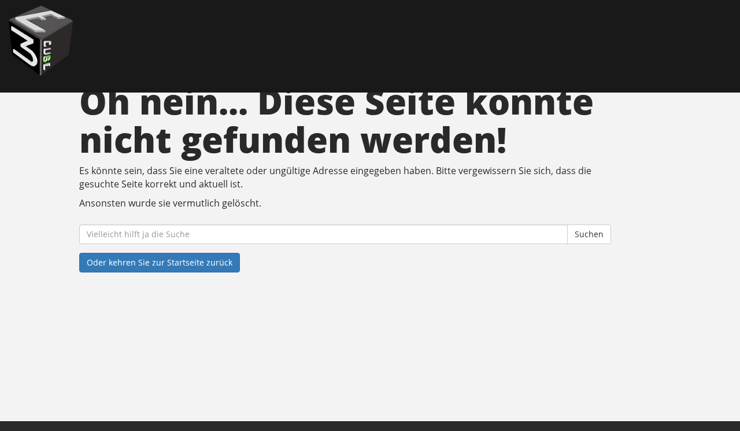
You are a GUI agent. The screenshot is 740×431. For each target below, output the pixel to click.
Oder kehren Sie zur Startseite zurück (159, 262)
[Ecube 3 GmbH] (158, 40)
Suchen (589, 234)
